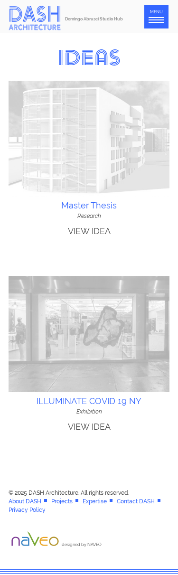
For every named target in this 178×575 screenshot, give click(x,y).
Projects (62, 501)
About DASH (25, 501)
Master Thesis (89, 205)
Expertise (95, 501)
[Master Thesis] (89, 194)
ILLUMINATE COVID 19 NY (89, 401)
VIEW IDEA (89, 231)
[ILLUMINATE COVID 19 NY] (89, 390)
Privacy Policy (27, 510)
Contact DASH (136, 501)
